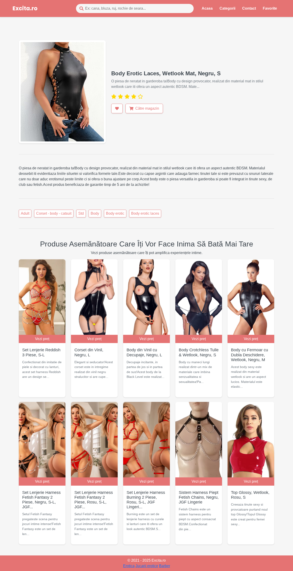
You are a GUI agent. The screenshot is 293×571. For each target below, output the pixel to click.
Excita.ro (25, 8)
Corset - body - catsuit (53, 213)
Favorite (270, 8)
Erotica (129, 566)
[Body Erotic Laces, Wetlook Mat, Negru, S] (62, 91)
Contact (249, 8)
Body (95, 213)
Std (81, 213)
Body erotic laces (145, 213)
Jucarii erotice (147, 566)
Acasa (207, 8)
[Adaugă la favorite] (117, 108)
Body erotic (115, 213)
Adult (25, 213)
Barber (164, 566)
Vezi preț (42, 339)
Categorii (227, 8)
